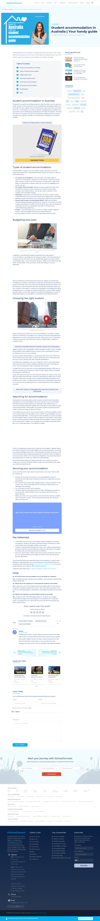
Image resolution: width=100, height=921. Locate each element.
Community (35, 846)
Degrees (83, 97)
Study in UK (18, 791)
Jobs (55, 2)
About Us (34, 839)
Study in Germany (76, 791)
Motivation (68, 104)
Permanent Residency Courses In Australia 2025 (36, 677)
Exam (42, 2)
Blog (6, 9)
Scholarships (62, 2)
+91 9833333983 (16, 896)
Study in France (45, 791)
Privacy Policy (34, 912)
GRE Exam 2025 (11, 796)
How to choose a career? (27, 811)
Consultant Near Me (72, 2)
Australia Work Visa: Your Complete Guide (19, 676)
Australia (11, 9)
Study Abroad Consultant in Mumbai (50, 801)
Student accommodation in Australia (30, 67)
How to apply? (11, 816)
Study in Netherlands (55, 791)
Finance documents (67, 816)
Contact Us (34, 859)
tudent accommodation (25, 624)
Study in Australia (35, 791)
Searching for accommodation (28, 82)
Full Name (78, 845)
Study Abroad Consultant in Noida (68, 801)
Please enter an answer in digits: (22, 708)
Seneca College (58, 855)
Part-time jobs (68, 821)
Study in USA (9, 791)
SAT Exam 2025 (50, 796)
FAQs (21, 92)
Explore (81, 2)
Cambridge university (59, 846)
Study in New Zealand (87, 791)
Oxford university (58, 839)
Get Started (52, 774)
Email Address (79, 851)
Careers (84, 90)
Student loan (49, 821)
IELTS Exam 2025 (30, 796)
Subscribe (83, 865)
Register (88, 2)
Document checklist (55, 816)
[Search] (92, 3)
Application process (77, 90)
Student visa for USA (12, 806)
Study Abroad (69, 108)
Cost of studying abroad (12, 821)
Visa (82, 111)
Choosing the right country (74, 94)
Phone (76, 857)
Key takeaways (24, 89)
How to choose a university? (13, 811)
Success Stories (76, 108)
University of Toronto (59, 843)
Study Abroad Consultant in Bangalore (16, 801)
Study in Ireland (66, 791)
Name (15, 699)
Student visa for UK (36, 806)
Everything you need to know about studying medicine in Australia (49, 653)
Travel (78, 111)
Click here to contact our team (44, 564)
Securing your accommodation (28, 85)
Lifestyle (77, 101)
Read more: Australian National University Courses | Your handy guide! (37, 346)
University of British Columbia (62, 858)
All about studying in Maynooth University (43, 568)
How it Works (35, 836)
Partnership (35, 841)
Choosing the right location (27, 78)
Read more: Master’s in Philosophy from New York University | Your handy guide (37, 390)
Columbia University (59, 853)
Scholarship (35, 844)
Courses (82, 94)
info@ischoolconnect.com (19, 902)
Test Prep (83, 108)
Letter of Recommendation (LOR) (23, 816)
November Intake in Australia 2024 (53, 676)
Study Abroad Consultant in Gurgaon (85, 801)
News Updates (83, 104)
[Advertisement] (37, 272)
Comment (16, 719)
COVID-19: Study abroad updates (74, 97)
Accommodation (58, 821)
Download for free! (86, 918)
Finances (72, 101)
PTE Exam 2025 (59, 796)
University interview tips (40, 811)
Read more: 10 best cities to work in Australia (37, 123)
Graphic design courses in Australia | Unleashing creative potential (25, 653)
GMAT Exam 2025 (20, 796)
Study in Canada (25, 791)
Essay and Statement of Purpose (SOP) (41, 816)
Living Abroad (83, 101)
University (49, 2)
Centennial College (59, 851)
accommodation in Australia (25, 621)
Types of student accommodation (29, 71)
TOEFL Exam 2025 (40, 796)
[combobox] (76, 860)
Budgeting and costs (25, 75)
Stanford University (59, 841)
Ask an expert (35, 849)
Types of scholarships (39, 821)
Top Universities (72, 111)
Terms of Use (42, 912)
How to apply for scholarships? (26, 821)
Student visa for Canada (24, 806)
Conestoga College (59, 848)
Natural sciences (75, 104)
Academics (69, 90)
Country (36, 2)
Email (40, 699)
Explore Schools (36, 856)
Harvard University (58, 836)
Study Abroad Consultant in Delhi (33, 801)
